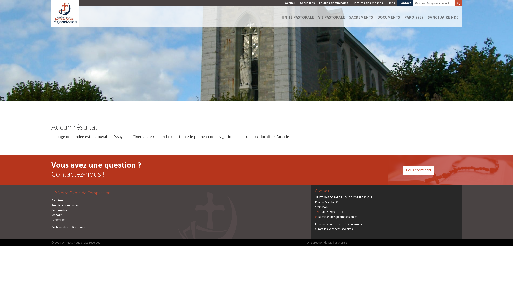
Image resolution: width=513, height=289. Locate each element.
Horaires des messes (368, 3)
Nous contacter (419, 170)
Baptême (57, 200)
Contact (405, 3)
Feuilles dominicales (333, 3)
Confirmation (59, 210)
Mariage (56, 215)
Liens (391, 3)
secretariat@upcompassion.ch (337, 217)
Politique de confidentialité (68, 227)
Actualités (307, 3)
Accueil (290, 3)
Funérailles (58, 220)
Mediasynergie (337, 242)
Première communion (65, 205)
